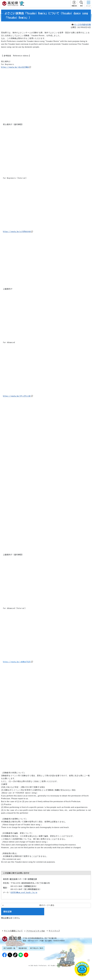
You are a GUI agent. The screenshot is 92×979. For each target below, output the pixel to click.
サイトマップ (54, 931)
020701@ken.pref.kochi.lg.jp (24, 892)
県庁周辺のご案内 (36, 948)
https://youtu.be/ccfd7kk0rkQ (17, 231)
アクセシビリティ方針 (35, 931)
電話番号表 (23, 948)
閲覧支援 (74, 5)
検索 (81, 5)
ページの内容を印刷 (82, 24)
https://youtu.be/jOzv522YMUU (15, 67)
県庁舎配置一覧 (9, 948)
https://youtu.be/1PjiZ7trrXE (17, 396)
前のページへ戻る (46, 905)
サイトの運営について (13, 931)
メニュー (88, 5)
